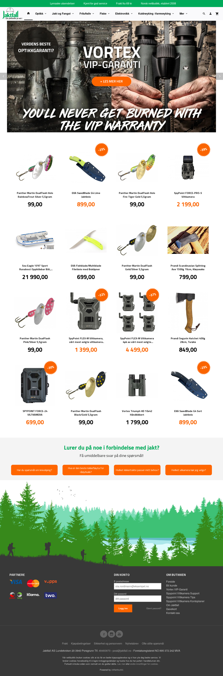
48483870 (105, 650)
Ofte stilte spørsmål (153, 643)
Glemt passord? (153, 608)
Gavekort (171, 609)
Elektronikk (122, 13)
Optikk (39, 13)
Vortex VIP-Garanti (177, 589)
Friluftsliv (85, 13)
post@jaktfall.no (122, 650)
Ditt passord (120, 593)
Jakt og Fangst (61, 13)
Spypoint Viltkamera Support (182, 593)
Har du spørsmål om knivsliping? (34, 470)
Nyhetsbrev (132, 643)
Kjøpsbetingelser (81, 643)
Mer (182, 13)
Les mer (121, 663)
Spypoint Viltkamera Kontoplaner (185, 601)
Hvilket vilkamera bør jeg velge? (188, 470)
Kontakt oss (173, 613)
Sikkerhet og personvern (108, 643)
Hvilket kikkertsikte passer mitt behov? (137, 470)
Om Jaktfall (172, 605)
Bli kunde (171, 585)
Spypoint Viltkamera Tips (180, 597)
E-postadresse (121, 581)
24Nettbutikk (117, 669)
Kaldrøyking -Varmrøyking (154, 13)
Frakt (65, 643)
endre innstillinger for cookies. (144, 663)
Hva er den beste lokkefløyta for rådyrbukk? (86, 470)
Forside (170, 581)
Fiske (103, 13)
